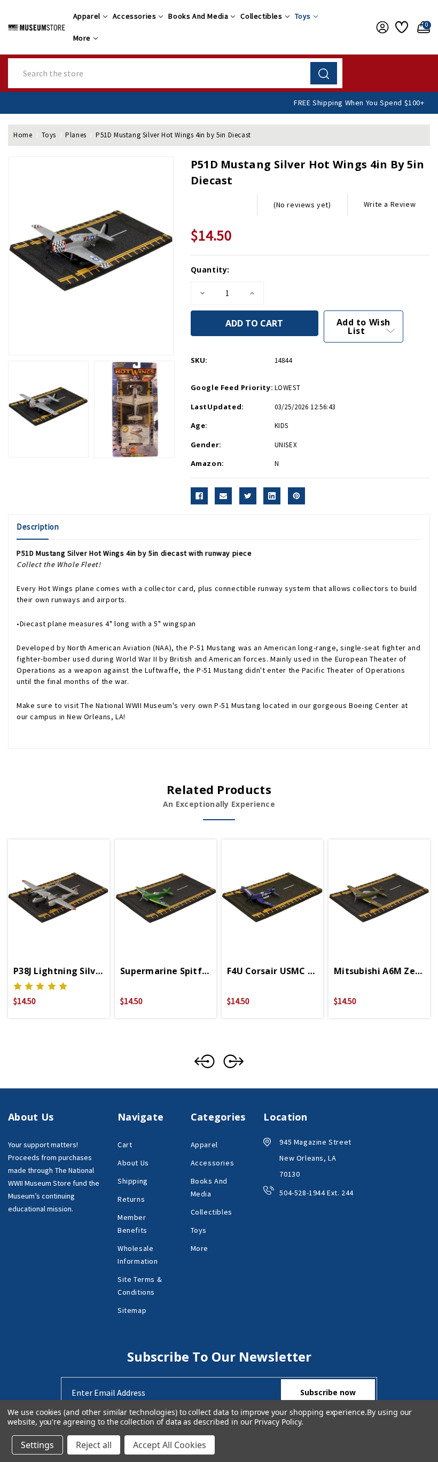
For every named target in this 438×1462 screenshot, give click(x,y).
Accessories (135, 16)
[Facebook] (199, 495)
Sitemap (132, 1310)
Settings (37, 1445)
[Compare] (71, 890)
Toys (303, 16)
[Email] (223, 495)
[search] (323, 73)
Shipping (133, 1181)
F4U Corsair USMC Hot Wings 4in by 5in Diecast (272, 971)
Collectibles (261, 16)
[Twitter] (247, 495)
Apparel (86, 16)
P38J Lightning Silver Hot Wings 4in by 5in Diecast (58, 971)
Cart (125, 1144)
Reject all (94, 1445)
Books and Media (198, 16)
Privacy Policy (277, 1422)
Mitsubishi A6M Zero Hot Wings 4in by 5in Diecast (379, 971)
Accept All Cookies (169, 1445)
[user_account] (380, 27)
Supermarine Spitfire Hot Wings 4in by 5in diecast (165, 971)
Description (38, 527)
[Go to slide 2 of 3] (233, 1061)
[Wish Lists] (401, 27)
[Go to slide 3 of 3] (204, 1061)
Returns (131, 1199)
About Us (133, 1163)
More (82, 38)
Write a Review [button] (390, 204)
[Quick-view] (46, 890)
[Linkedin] (271, 495)
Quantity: (210, 270)
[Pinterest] (296, 495)
